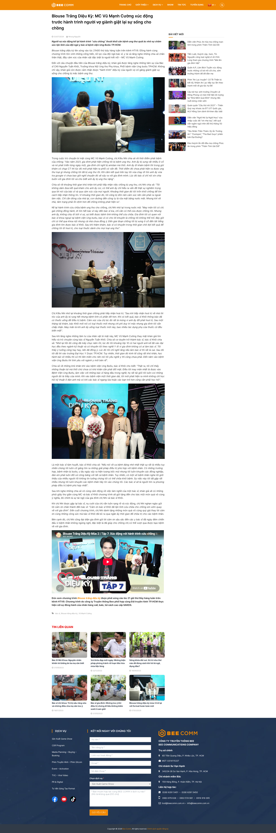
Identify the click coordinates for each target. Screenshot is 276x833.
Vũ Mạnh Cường (85, 613)
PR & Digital (57, 782)
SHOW (170, 5)
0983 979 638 (169, 798)
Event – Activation (60, 768)
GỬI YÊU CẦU (99, 812)
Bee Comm (126, 829)
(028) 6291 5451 (170, 792)
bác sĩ (57, 613)
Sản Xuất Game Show (62, 739)
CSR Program (58, 745)
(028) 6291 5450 (190, 792)
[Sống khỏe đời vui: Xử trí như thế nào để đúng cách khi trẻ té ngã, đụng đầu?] (147, 644)
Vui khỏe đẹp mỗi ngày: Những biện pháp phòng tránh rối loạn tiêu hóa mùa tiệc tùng (108, 663)
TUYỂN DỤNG (197, 5)
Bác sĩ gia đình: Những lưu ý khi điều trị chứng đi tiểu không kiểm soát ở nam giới (107, 706)
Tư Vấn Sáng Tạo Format (63, 788)
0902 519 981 (186, 798)
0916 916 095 (203, 798)
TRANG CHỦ (125, 5)
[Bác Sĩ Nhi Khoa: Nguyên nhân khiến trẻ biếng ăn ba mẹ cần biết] (69, 644)
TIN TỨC (182, 5)
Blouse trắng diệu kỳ (88, 598)
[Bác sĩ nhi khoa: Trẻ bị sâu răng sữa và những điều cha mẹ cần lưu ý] (69, 687)
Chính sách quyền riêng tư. (158, 829)
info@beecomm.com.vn (198, 803)
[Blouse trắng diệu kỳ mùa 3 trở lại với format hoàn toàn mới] (147, 687)
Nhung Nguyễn (74, 37)
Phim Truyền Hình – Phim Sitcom (67, 762)
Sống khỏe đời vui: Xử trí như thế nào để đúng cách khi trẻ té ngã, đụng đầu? (145, 663)
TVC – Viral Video (60, 775)
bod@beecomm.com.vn (173, 803)
